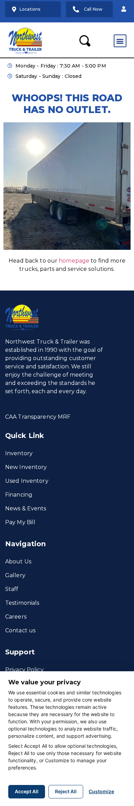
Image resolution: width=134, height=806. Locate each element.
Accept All (26, 791)
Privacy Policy (24, 669)
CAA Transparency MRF (37, 417)
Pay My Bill (20, 522)
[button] (123, 9)
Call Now (93, 9)
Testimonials (22, 603)
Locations (30, 9)
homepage (74, 260)
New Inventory (26, 467)
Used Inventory (26, 481)
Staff (12, 589)
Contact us (20, 630)
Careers (15, 616)
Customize (101, 791)
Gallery (15, 575)
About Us (18, 561)
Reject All (66, 791)
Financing (18, 494)
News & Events (25, 508)
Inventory (19, 453)
